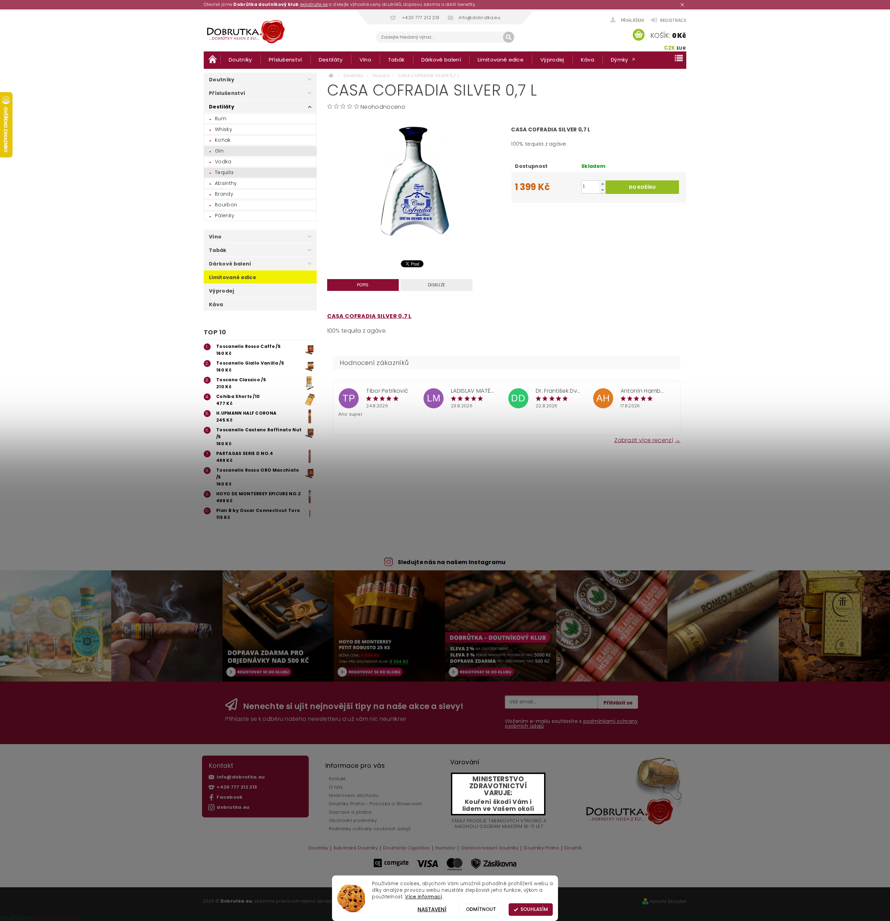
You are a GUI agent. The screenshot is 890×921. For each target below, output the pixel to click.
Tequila (224, 172)
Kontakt (337, 778)
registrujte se (314, 4)
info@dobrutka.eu (241, 777)
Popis (363, 285)
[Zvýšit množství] (602, 183)
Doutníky (240, 59)
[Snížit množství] (602, 190)
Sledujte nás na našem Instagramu (452, 562)
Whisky (223, 129)
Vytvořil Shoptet (668, 901)
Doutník (573, 848)
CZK (669, 47)
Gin (219, 150)
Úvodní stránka (212, 59)
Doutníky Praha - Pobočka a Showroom (375, 803)
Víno (365, 59)
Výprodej (552, 59)
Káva (587, 59)
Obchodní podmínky (353, 820)
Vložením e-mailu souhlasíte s (571, 723)
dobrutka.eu (233, 807)
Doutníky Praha (541, 848)
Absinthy (226, 183)
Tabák (396, 59)
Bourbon (226, 204)
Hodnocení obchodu (353, 795)
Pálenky (224, 215)
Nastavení (432, 909)
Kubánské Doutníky (356, 848)
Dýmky (619, 59)
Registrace (673, 20)
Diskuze (436, 285)
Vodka (223, 161)
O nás (336, 787)
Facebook (230, 797)
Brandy (224, 193)
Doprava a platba (350, 812)
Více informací (423, 897)
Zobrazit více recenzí (643, 439)
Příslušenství (285, 59)
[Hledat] (508, 37)
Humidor (445, 848)
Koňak (223, 140)
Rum (220, 118)
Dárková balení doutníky (489, 848)
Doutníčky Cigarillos (406, 848)
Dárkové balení (441, 59)
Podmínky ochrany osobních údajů (370, 828)
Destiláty (331, 59)
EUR (681, 48)
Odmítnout (481, 909)
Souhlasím (534, 909)
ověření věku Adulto (56, 918)
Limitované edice (501, 59)
